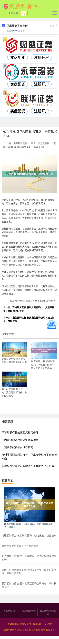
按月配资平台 (29, 610)
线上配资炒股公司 (48, 612)
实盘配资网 (9, 610)
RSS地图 (36, 623)
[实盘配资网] (20, 5)
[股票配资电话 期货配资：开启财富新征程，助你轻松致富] (14, 378)
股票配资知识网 (37, 629)
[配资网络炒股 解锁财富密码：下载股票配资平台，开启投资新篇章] (44, 350)
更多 (52, 25)
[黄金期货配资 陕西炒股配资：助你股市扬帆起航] (14, 349)
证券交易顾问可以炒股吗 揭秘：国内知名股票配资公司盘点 (28, 525)
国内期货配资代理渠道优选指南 (20, 440)
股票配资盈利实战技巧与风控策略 (20, 545)
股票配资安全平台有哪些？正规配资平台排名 (28, 466)
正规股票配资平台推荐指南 (17, 447)
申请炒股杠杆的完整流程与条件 (20, 432)
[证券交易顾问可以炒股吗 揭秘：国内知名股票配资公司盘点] (29, 504)
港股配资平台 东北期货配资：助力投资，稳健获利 (29, 535)
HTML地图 (46, 623)
